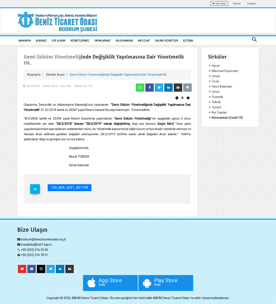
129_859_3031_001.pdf (69, 188)
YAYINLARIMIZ (102, 40)
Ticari (215, 81)
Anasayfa (34, 74)
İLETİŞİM (188, 40)
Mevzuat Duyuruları (224, 71)
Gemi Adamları (221, 86)
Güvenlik (217, 97)
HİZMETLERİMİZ (79, 40)
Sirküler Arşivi (55, 74)
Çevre (215, 91)
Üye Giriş (220, 3)
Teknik (216, 102)
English (251, 3)
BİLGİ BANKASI (124, 40)
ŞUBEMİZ (41, 40)
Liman (215, 76)
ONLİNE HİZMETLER (166, 40)
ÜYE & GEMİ (58, 40)
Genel (215, 65)
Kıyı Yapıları (219, 112)
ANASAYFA (24, 40)
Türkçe (237, 3)
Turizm (216, 107)
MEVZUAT (144, 40)
